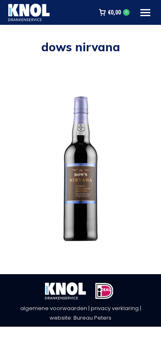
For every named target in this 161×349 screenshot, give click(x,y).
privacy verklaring (115, 308)
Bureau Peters (92, 318)
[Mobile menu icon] (145, 12)
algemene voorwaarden (53, 308)
